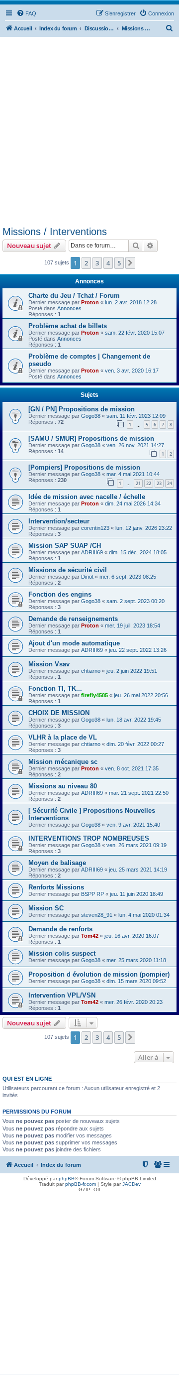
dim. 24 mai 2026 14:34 (133, 503)
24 (169, 483)
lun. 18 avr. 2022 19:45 (133, 720)
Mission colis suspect (61, 953)
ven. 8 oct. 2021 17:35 (132, 768)
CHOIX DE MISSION (59, 713)
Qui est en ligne (27, 1079)
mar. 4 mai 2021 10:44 (133, 474)
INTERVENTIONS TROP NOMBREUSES (88, 838)
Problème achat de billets (67, 326)
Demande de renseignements (73, 619)
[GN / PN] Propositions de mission (81, 409)
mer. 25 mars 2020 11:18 (136, 960)
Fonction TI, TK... (55, 688)
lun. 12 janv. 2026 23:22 (143, 528)
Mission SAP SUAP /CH (64, 545)
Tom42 (89, 936)
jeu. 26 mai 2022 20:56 (141, 695)
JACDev (131, 1184)
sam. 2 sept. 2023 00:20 (135, 601)
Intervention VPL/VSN (61, 995)
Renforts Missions (56, 887)
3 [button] (97, 262)
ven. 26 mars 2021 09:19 (136, 845)
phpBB (67, 1178)
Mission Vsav (49, 664)
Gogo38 (90, 416)
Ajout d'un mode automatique (74, 643)
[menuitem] (26, 13)
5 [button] (119, 262)
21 (138, 483)
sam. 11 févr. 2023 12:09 (136, 416)
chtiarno (90, 671)
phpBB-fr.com (80, 1184)
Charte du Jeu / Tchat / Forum (74, 295)
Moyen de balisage (57, 863)
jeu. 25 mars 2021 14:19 (138, 870)
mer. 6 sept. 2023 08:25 (127, 577)
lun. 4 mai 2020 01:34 (144, 915)
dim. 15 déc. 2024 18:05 (138, 552)
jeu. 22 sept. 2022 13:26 (138, 650)
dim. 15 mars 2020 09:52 (136, 981)
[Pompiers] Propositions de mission (84, 467)
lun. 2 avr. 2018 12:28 (131, 302)
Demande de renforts (60, 929)
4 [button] (108, 262)
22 (148, 483)
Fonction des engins (59, 594)
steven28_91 (96, 915)
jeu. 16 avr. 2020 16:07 (131, 936)
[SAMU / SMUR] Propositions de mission (91, 438)
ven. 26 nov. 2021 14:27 (135, 445)
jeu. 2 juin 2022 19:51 (131, 671)
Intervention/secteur (59, 521)
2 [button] (86, 262)
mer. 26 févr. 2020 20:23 (133, 1002)
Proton (90, 302)
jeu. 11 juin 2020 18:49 (136, 894)
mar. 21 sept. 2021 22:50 (139, 793)
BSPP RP (92, 894)
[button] (130, 263)
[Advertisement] (89, 131)
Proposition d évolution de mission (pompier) (99, 974)
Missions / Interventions (54, 231)
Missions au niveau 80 (62, 786)
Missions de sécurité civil (67, 570)
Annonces (69, 308)
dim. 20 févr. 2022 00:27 (135, 744)
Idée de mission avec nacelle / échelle (86, 496)
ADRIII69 (92, 552)
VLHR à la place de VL (62, 737)
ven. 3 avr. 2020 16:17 (132, 371)
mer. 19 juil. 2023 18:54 (132, 625)
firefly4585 (94, 695)
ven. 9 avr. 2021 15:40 (133, 825)
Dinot (87, 577)
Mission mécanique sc (62, 761)
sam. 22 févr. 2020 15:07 (135, 333)
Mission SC (46, 908)
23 (159, 483)
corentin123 (95, 528)
